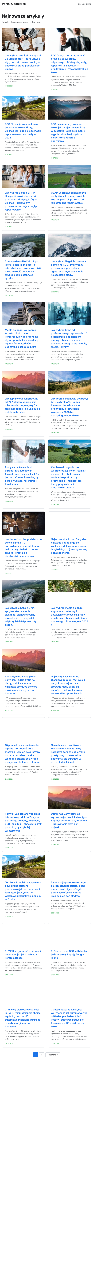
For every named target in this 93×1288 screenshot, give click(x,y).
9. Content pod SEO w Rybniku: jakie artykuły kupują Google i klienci (69, 954)
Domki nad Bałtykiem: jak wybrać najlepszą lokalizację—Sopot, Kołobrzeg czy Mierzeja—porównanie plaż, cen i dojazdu (69, 820)
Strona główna (84, 4)
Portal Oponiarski (14, 4)
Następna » (52, 1055)
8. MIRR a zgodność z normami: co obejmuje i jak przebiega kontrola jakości (23, 954)
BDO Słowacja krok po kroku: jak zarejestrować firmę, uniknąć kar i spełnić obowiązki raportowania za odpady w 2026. (23, 131)
